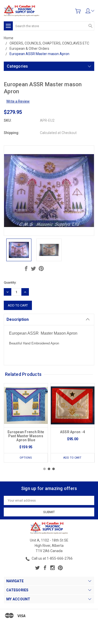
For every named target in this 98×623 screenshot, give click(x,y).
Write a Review (18, 101)
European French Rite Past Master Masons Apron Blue (26, 436)
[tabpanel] (26, 423)
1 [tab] (44, 469)
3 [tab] (53, 469)
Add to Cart (72, 457)
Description (18, 319)
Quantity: (10, 282)
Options (26, 457)
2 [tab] (49, 469)
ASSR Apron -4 (72, 432)
